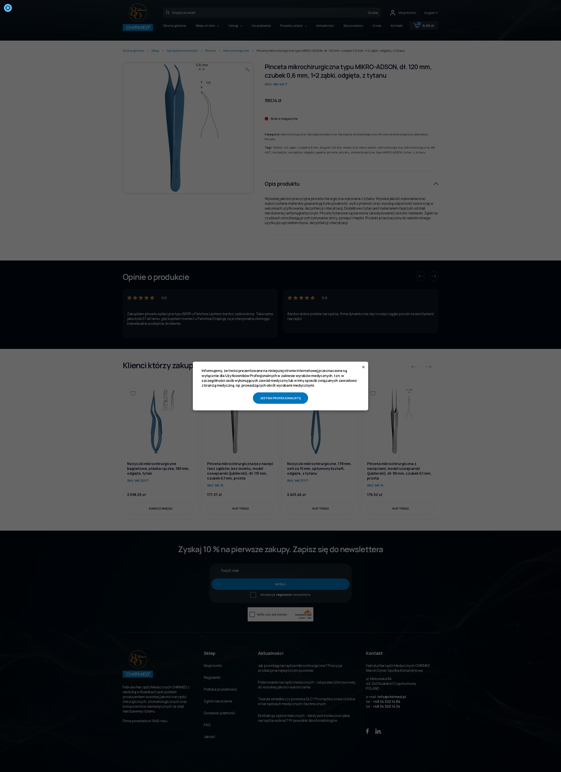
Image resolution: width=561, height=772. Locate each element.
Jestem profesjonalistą (280, 398)
